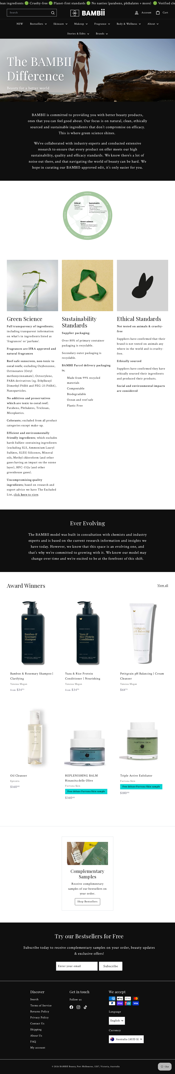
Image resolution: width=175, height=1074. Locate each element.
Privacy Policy (39, 1017)
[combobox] (32, 12)
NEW (20, 24)
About (151, 24)
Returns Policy (39, 1011)
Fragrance (100, 24)
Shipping (36, 1029)
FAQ (33, 1042)
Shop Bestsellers (87, 901)
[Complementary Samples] (87, 853)
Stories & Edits (76, 33)
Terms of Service (41, 1005)
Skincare (59, 24)
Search (34, 999)
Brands (100, 33)
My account (37, 1048)
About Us (36, 1036)
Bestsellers (37, 24)
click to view (26, 495)
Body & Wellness (127, 24)
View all (162, 585)
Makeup (79, 24)
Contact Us (37, 1023)
